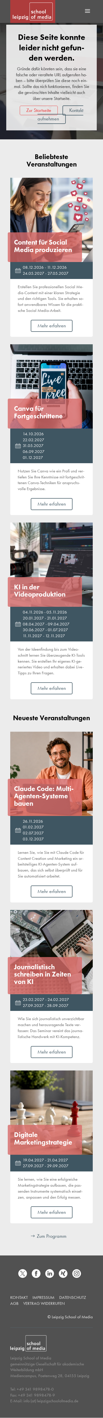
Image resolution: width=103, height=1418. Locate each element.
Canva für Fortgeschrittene (38, 412)
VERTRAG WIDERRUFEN (44, 1303)
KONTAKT (19, 1297)
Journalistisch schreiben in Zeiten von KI (42, 974)
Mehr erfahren (52, 325)
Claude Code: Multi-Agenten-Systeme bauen (44, 796)
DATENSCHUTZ (72, 1297)
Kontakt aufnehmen (61, 114)
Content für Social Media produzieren (43, 246)
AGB (14, 1303)
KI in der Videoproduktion (40, 591)
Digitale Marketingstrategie (43, 1138)
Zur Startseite (38, 110)
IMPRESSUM (43, 1297)
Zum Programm (51, 1236)
